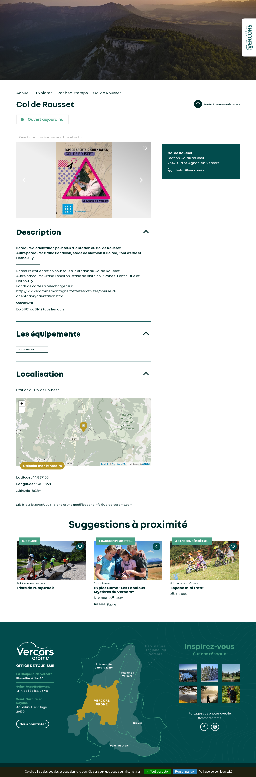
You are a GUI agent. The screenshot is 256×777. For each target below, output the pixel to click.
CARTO (146, 464)
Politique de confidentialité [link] (215, 771)
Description (27, 137)
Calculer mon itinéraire (42, 465)
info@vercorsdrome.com (114, 504)
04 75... (190, 169)
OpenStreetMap (119, 464)
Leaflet (104, 464)
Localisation (73, 137)
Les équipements (50, 137)
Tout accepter (159, 771)
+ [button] (21, 403)
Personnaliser (185, 771)
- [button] (21, 409)
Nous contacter (32, 724)
